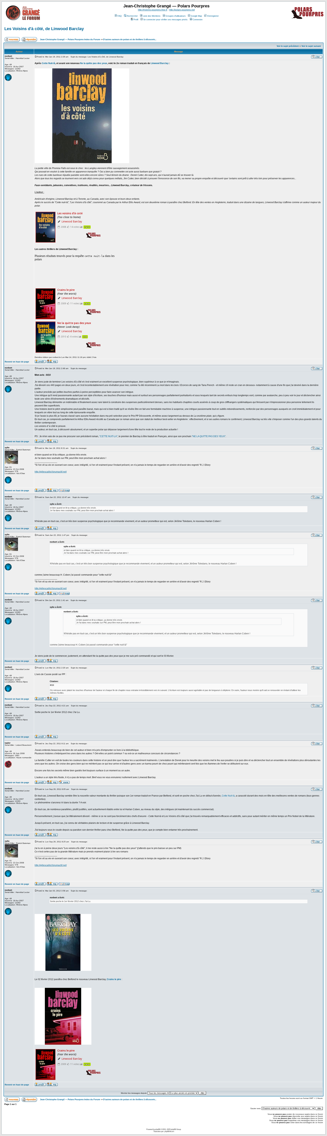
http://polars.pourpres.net (182, 10)
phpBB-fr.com (169, 1131)
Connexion (197, 19)
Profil (136, 19)
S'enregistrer (213, 16)
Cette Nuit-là (48, 63)
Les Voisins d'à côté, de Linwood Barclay (44, 28)
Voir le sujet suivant (311, 46)
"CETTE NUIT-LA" (108, 436)
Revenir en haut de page (17, 362)
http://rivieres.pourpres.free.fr (152, 10)
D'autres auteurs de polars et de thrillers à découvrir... (129, 39)
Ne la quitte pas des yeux (93, 63)
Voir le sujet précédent (288, 46)
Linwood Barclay (160, 63)
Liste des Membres (151, 16)
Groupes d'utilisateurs (176, 16)
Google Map (196, 16)
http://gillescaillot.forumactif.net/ (51, 471)
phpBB (157, 1129)
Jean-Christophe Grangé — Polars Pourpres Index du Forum (70, 39)
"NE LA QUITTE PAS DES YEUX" (209, 436)
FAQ (120, 16)
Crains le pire (114, 979)
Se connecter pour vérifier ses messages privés (165, 19)
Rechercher (132, 16)
